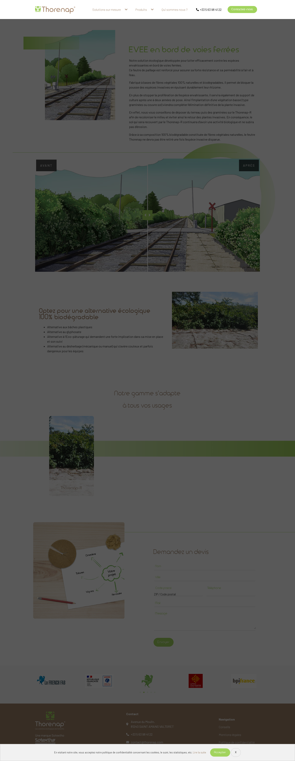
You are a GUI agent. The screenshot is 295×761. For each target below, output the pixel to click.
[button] (242, 9)
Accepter (220, 752)
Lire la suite (199, 752)
